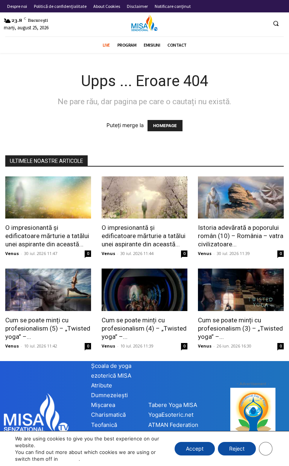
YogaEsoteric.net (170, 414)
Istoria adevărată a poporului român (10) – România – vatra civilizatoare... (240, 236)
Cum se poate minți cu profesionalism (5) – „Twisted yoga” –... (47, 328)
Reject (237, 448)
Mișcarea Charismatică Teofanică (108, 414)
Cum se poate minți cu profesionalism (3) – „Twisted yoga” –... (240, 328)
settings (69, 459)
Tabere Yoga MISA (172, 404)
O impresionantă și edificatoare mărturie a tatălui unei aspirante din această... (47, 236)
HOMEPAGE (165, 125)
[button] (275, 23)
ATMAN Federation (173, 424)
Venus (12, 253)
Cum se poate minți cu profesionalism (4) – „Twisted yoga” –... (144, 328)
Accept (195, 448)
